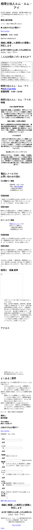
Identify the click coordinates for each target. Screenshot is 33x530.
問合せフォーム (14, 223)
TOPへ (3, 528)
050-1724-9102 (5, 31)
